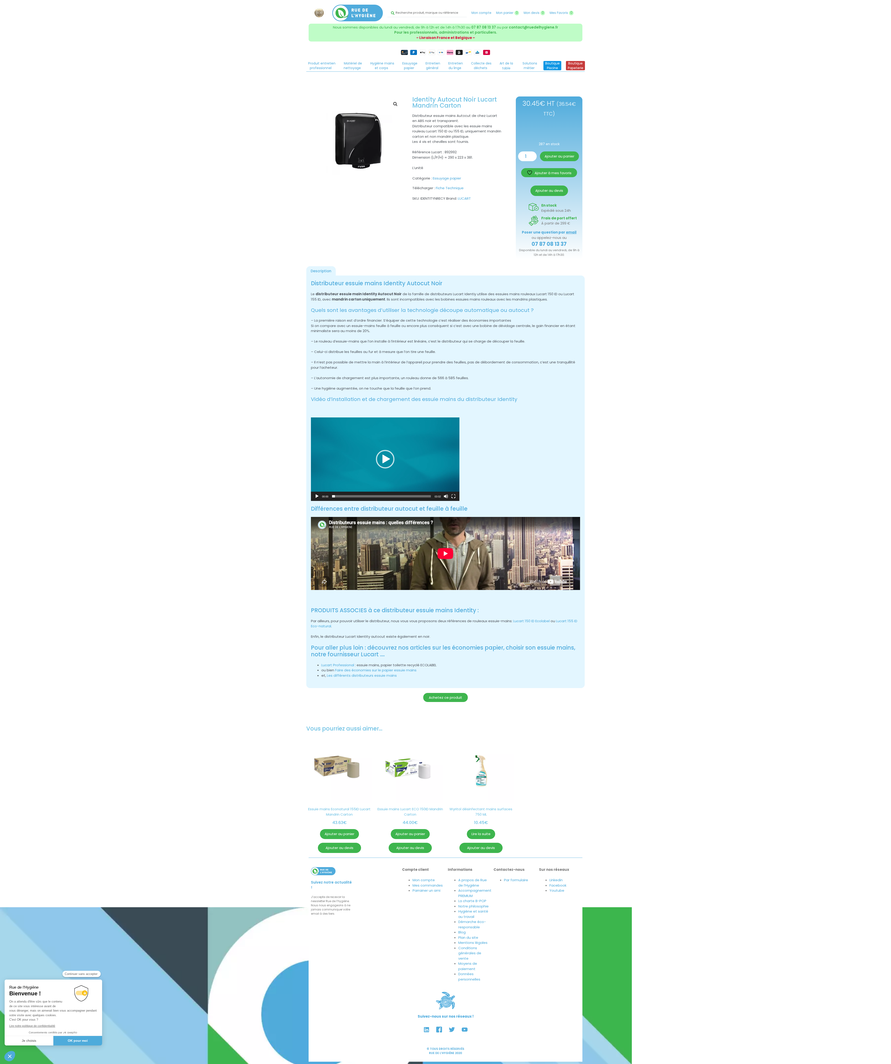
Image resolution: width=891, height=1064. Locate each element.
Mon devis (534, 13)
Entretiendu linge (455, 65)
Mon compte (481, 13)
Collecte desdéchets (481, 65)
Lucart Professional (337, 665)
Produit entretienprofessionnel (322, 65)
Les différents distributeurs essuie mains (362, 675)
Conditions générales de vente (469, 953)
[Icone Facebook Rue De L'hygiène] (439, 1029)
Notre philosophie (473, 906)
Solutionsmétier (530, 65)
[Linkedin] (426, 1029)
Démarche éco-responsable (472, 924)
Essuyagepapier (409, 65)
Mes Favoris (561, 13)
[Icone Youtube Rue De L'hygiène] (465, 1029)
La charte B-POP (472, 900)
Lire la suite (481, 833)
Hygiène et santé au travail (473, 914)
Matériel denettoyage (353, 65)
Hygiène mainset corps (382, 65)
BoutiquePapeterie (575, 65)
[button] (395, 104)
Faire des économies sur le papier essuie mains (375, 670)
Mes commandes (428, 885)
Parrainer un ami (426, 890)
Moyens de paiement (467, 966)
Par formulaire (516, 880)
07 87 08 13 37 (483, 27)
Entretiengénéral (433, 65)
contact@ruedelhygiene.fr (533, 27)
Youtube (556, 890)
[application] (385, 459)
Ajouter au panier (559, 156)
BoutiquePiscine (552, 65)
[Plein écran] (453, 496)
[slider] (381, 496)
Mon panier (507, 13)
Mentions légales (472, 942)
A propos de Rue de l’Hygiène (472, 883)
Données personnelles (469, 976)
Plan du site (468, 937)
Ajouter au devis (549, 190)
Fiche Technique (450, 188)
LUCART (464, 198)
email (571, 232)
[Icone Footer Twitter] (452, 1029)
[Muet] (446, 496)
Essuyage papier (447, 178)
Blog (462, 932)
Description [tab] (321, 271)
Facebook (557, 885)
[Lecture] (317, 496)
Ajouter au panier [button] (339, 833)
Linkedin (556, 880)
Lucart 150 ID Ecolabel (531, 621)
